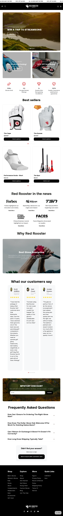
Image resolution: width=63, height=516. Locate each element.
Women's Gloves (13, 478)
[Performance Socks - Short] (16, 160)
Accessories (11, 495)
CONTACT (48, 476)
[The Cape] (16, 118)
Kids (9, 480)
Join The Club (24, 493)
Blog (21, 490)
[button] (5, 6)
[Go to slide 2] (29, 143)
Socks (10, 483)
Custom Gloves (25, 488)
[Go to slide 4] (32, 143)
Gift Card (11, 498)
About (22, 478)
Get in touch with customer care (31, 456)
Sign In (34, 476)
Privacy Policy (36, 478)
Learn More (12, 34)
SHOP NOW (46, 68)
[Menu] (2, 6)
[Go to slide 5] (33, 143)
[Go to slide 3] (30, 143)
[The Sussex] (46, 118)
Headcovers (11, 490)
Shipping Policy (37, 485)
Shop (21, 476)
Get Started (24, 480)
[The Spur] (46, 160)
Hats (9, 493)
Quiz (46, 478)
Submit (49, 392)
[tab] (29, 48)
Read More (11, 210)
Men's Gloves (12, 476)
